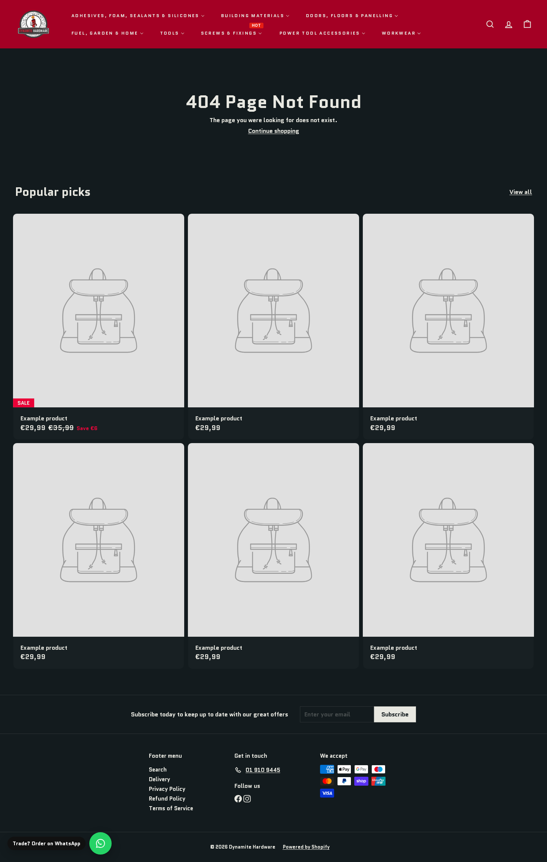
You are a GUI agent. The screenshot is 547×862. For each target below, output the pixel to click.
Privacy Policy (167, 789)
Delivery (159, 779)
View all (520, 191)
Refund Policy (167, 799)
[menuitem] (138, 15)
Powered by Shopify (306, 846)
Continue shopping (273, 131)
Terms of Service (171, 808)
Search (158, 770)
